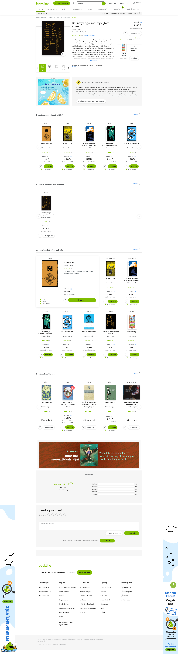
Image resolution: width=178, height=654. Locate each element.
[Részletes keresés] (73, 3)
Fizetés (103, 592)
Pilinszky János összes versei (110, 333)
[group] (42, 68)
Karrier (61, 596)
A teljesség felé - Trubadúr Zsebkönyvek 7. (89, 144)
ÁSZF (61, 616)
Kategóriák (41, 13)
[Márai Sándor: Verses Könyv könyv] (132, 321)
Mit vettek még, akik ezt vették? (49, 115)
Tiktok (126, 596)
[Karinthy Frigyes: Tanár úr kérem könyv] (46, 392)
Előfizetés (137, 13)
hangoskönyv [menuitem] (77, 9)
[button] (68, 68)
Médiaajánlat (64, 604)
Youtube (127, 600)
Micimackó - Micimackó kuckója (68, 403)
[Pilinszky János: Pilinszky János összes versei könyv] (111, 321)
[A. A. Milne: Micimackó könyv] (68, 392)
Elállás (103, 612)
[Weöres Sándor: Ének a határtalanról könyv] (131, 133)
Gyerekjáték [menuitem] (117, 8)
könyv (46, 123)
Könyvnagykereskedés (67, 608)
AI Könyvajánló (62, 3)
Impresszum (63, 600)
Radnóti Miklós (88, 336)
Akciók (130, 13)
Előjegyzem (135, 33)
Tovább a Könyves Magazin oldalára (91, 101)
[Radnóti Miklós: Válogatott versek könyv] (89, 321)
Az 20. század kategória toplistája (49, 250)
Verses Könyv (132, 332)
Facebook (127, 587)
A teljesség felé (46, 143)
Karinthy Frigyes (46, 217)
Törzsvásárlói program (118, 13)
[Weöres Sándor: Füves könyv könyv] (67, 133)
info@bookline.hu (45, 592)
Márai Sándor (132, 336)
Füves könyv (67, 143)
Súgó (102, 608)
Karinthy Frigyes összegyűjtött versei (46, 214)
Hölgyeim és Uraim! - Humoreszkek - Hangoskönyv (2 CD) (131, 403)
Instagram (128, 592)
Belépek (122, 3)
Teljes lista (135, 114)
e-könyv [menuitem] (64, 9)
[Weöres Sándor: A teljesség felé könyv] (46, 133)
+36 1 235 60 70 (44, 587)
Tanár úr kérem (46, 402)
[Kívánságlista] (128, 3)
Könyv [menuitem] (41, 9)
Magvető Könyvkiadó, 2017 (79, 32)
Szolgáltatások (106, 587)
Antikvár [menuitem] (90, 9)
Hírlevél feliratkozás (87, 604)
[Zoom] (63, 54)
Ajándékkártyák (85, 592)
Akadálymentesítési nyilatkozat (66, 623)
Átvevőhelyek (105, 600)
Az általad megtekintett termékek (50, 184)
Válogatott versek (89, 332)
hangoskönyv (131, 382)
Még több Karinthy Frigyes (46, 374)
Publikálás (131, 533)
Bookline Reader (86, 596)
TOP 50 (82, 612)
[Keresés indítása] (104, 3)
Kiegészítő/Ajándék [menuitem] (132, 9)
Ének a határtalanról (131, 143)
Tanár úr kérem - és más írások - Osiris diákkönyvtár (89, 403)
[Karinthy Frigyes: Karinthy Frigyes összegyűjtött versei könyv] (53, 38)
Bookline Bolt (44, 596)
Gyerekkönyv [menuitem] (52, 9)
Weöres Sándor (46, 148)
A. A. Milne (68, 407)
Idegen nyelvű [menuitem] (102, 9)
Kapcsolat (104, 604)
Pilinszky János (110, 336)
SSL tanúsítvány (41, 641)
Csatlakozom (84, 572)
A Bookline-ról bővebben (68, 587)
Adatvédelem (64, 612)
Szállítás (104, 596)
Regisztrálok (112, 3)
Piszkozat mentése (114, 533)
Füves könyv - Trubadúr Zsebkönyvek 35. (110, 144)
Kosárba (134, 58)
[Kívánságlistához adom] (125, 33)
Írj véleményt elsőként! (90, 35)
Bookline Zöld (64, 592)
